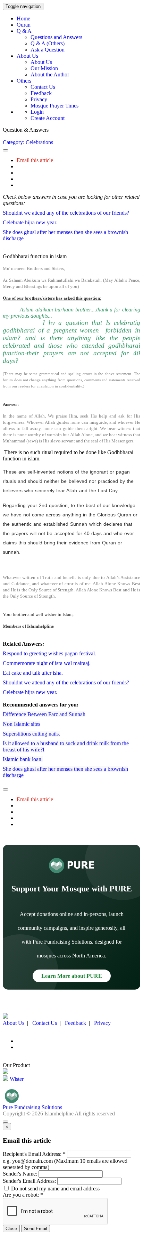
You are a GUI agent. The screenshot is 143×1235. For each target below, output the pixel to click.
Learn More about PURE (71, 976)
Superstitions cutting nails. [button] (31, 734)
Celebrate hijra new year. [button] (30, 222)
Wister (16, 1079)
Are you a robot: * (23, 1195)
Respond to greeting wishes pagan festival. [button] (49, 653)
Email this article (35, 160)
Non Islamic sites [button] (21, 724)
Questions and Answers (56, 37)
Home (23, 18)
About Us (41, 62)
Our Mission (44, 68)
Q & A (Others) (48, 43)
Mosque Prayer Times (54, 106)
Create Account (48, 118)
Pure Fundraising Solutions (32, 1107)
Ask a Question (48, 50)
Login (37, 112)
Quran (24, 25)
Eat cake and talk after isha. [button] (33, 673)
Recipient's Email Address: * (34, 1154)
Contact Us (43, 87)
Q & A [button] (24, 31)
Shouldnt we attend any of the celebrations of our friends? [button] (66, 213)
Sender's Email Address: (29, 1181)
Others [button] (24, 81)
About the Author (50, 74)
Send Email (35, 1228)
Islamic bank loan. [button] (23, 759)
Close (11, 1228)
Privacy (39, 99)
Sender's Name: (20, 1174)
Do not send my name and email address (55, 1188)
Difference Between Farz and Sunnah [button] (44, 714)
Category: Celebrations (28, 142)
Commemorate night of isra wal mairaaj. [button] (47, 663)
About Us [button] (27, 56)
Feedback (41, 93)
